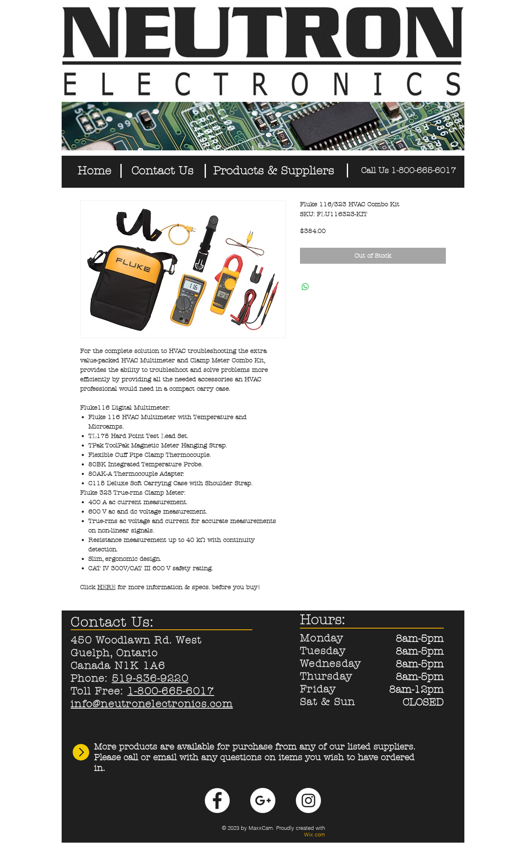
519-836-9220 (150, 678)
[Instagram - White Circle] (308, 800)
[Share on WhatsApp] (305, 287)
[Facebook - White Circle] (217, 800)
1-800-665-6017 (171, 691)
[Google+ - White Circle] (262, 800)
